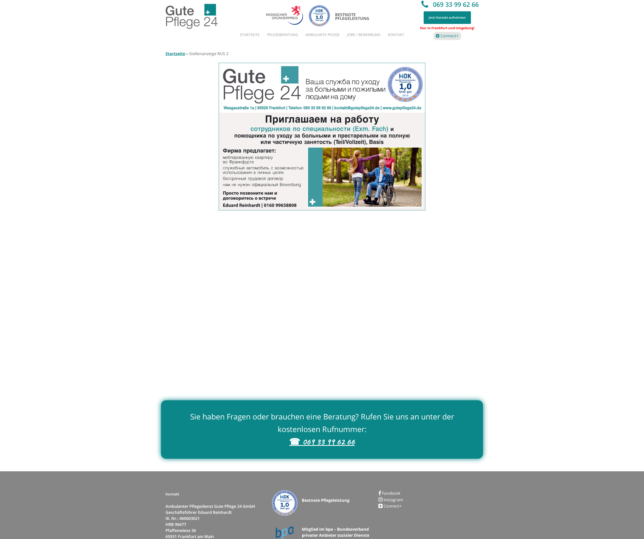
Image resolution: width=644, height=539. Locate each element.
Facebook (390, 493)
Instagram (393, 499)
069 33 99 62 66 (455, 4)
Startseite (175, 53)
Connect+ (449, 36)
